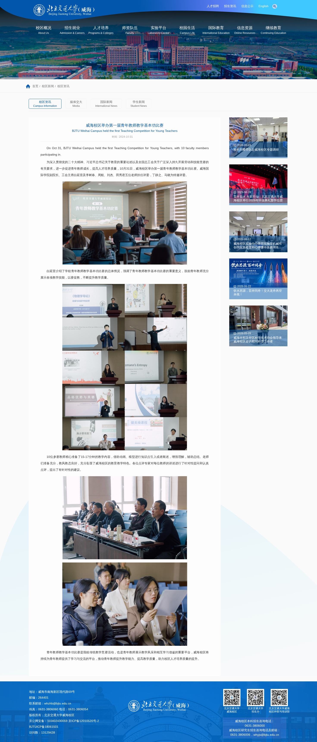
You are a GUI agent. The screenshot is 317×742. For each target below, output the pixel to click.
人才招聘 (213, 6)
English (263, 6)
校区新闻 (48, 86)
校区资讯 (63, 86)
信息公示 (247, 6)
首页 (35, 86)
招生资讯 (230, 6)
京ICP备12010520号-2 (83, 721)
